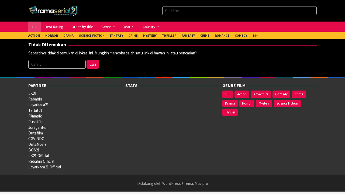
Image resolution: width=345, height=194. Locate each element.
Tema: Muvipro (196, 183)
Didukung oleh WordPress (159, 183)
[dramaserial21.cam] (53, 10)
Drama (230, 103)
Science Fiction (287, 103)
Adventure (261, 94)
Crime (299, 94)
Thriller (230, 112)
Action (242, 94)
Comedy (281, 94)
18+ (227, 94)
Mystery (264, 103)
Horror (247, 103)
